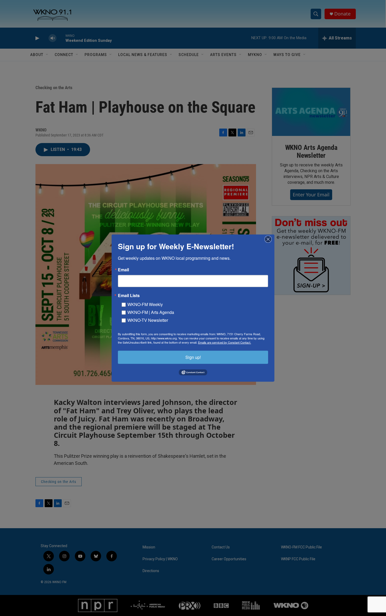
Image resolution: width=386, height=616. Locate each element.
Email (123, 269)
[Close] (270, 239)
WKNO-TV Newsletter (147, 320)
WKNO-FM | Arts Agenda (150, 312)
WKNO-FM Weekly (145, 304)
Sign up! (193, 357)
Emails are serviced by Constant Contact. (224, 342)
